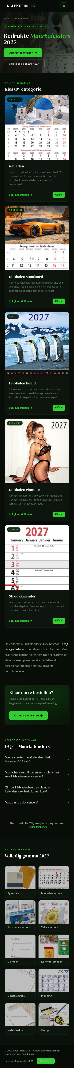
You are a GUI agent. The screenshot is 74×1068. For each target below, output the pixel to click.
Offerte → (46, 1060)
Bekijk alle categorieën (24, 64)
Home (7, 18)
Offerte (58, 195)
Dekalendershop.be (37, 827)
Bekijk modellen (19, 194)
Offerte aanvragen (21, 52)
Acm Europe (28, 1054)
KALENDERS (21, 5)
